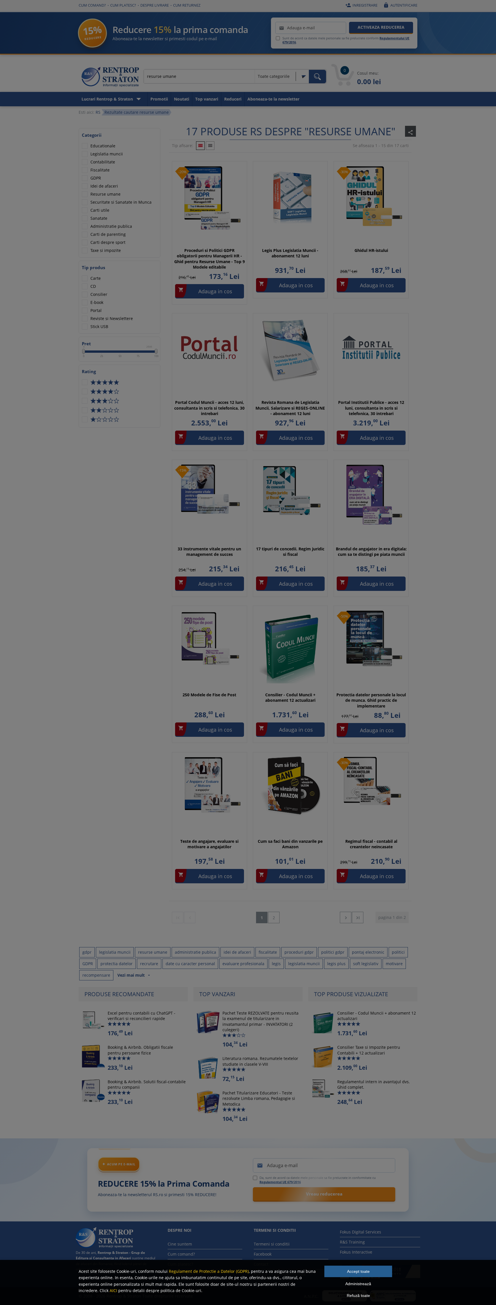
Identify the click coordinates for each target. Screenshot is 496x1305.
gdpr (87, 952)
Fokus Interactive (356, 1252)
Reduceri (232, 99)
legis (276, 963)
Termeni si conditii (272, 1244)
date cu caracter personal (190, 963)
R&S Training (352, 1242)
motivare (394, 963)
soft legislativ (365, 963)
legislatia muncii (115, 952)
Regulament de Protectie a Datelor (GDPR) (209, 1271)
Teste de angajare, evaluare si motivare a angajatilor (209, 844)
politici (398, 952)
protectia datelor (116, 963)
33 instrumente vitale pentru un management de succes (209, 551)
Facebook (263, 1254)
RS (98, 112)
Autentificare (400, 5)
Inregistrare (361, 5)
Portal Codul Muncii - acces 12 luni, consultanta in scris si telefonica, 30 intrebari (209, 408)
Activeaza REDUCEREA (381, 27)
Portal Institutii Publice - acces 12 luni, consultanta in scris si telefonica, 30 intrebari (371, 408)
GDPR (87, 963)
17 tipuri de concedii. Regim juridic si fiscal (290, 551)
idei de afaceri (237, 952)
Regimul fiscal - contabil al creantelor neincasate (371, 844)
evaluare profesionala (243, 963)
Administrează (358, 1283)
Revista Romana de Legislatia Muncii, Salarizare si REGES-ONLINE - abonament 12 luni (290, 408)
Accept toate (358, 1271)
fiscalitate (268, 952)
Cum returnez (186, 5)
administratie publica (195, 952)
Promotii (159, 99)
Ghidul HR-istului (371, 250)
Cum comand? (92, 5)
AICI (113, 1290)
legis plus (336, 963)
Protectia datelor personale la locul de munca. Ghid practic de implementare (371, 700)
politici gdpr (332, 952)
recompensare (96, 975)
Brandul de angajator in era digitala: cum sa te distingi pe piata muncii (371, 551)
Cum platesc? (123, 5)
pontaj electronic (368, 952)
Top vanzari (206, 99)
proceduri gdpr (299, 952)
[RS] (110, 78)
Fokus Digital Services (360, 1232)
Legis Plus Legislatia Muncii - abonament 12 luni (290, 253)
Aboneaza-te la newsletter (273, 99)
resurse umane (152, 952)
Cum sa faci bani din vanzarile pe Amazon (290, 844)
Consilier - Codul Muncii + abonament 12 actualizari (290, 697)
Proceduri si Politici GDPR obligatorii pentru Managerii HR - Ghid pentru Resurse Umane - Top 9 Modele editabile (209, 259)
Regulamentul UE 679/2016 (280, 1182)
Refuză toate (358, 1295)
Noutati (181, 99)
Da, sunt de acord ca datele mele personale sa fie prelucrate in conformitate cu (317, 1179)
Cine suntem (180, 1244)
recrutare (149, 963)
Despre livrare (154, 5)
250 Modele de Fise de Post (209, 694)
